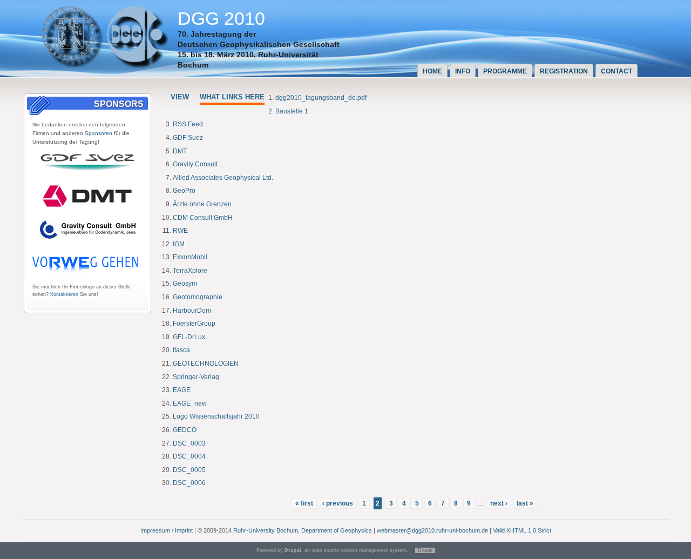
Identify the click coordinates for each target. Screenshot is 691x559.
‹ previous (337, 503)
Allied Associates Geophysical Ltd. (223, 177)
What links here (232, 97)
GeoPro (184, 190)
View (180, 97)
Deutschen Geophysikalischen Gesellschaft (259, 44)
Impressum (155, 530)
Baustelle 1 (291, 111)
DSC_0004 (189, 456)
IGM (179, 244)
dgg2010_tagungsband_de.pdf (321, 98)
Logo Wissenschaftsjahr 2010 (216, 416)
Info (462, 71)
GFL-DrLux (189, 337)
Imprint (184, 530)
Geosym (185, 283)
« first (304, 503)
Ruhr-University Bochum (265, 530)
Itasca (181, 350)
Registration (564, 71)
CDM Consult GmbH (203, 217)
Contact (616, 71)
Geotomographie (197, 297)
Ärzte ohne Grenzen (202, 204)
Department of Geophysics (336, 530)
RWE (180, 230)
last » (525, 503)
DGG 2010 (221, 19)
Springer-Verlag (196, 377)
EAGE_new (190, 403)
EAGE (182, 390)
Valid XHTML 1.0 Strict (522, 530)
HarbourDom (192, 310)
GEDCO (185, 430)
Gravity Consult (195, 164)
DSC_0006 (189, 483)
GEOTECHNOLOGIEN (206, 363)
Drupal (425, 550)
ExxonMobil (190, 257)
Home (432, 71)
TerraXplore (190, 270)
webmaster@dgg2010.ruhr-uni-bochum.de (432, 530)
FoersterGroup (194, 323)
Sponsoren (98, 133)
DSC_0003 (189, 443)
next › (498, 503)
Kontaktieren (64, 294)
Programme (505, 71)
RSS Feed (188, 124)
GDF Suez (188, 138)
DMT (180, 151)
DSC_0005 (189, 470)
